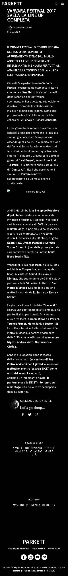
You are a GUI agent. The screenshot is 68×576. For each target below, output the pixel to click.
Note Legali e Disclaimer (18, 549)
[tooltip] (9, 39)
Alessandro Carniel (23, 27)
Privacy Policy (38, 549)
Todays (38, 110)
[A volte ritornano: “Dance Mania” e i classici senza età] (34, 449)
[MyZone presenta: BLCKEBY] (34, 502)
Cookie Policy (54, 549)
